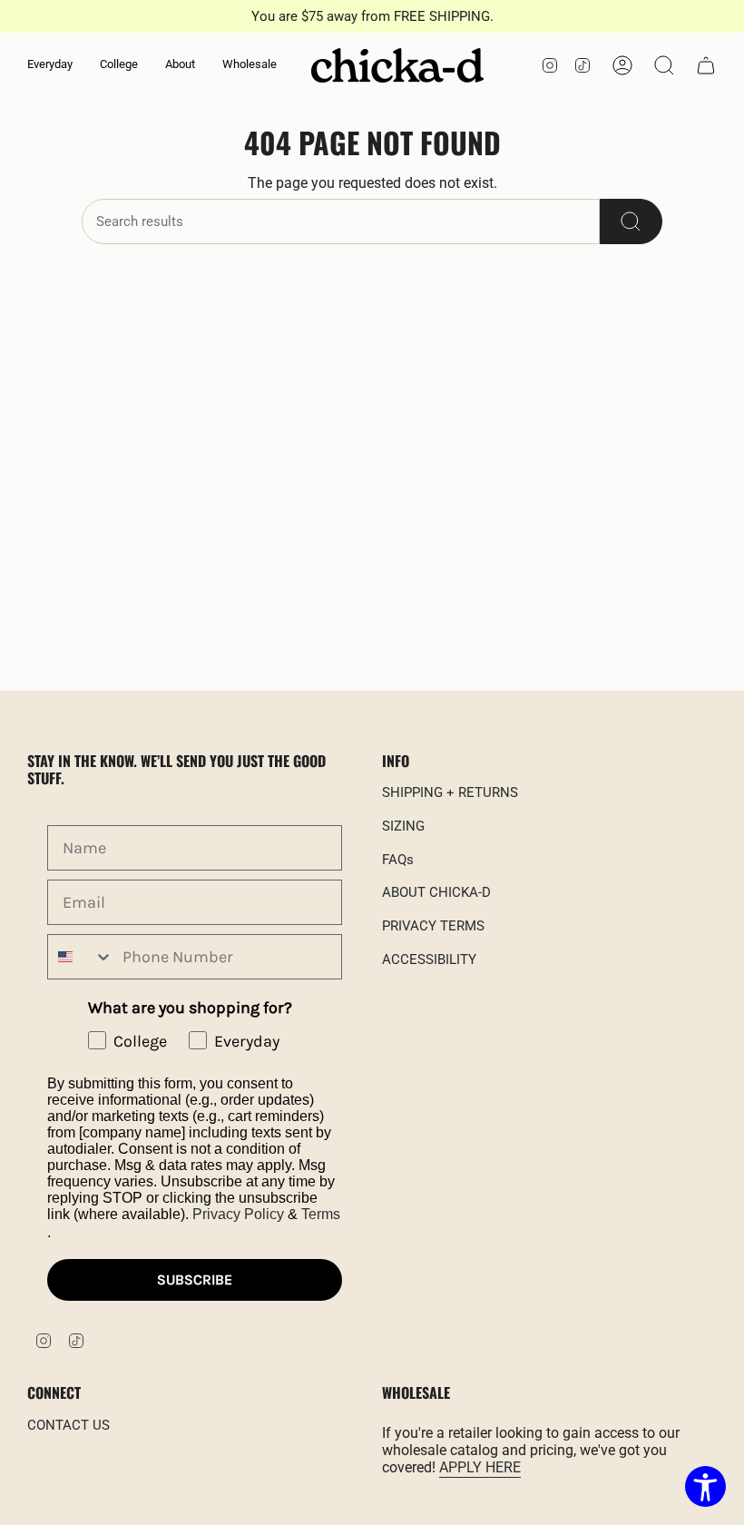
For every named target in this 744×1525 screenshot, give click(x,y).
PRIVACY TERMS (433, 926)
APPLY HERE (480, 1467)
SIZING (403, 826)
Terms (320, 1214)
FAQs (398, 859)
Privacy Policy (238, 1214)
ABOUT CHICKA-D (436, 892)
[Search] (631, 221)
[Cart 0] (706, 65)
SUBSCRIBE (194, 1279)
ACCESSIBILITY (429, 959)
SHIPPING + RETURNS (450, 792)
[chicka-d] (397, 65)
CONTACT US (68, 1425)
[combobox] (80, 957)
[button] (50, 65)
